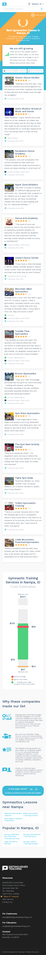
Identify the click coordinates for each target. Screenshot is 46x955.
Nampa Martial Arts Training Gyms (31, 835)
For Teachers (8, 891)
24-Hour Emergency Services (16, 71)
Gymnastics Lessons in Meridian (13, 819)
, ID (36, 828)
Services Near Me (10, 888)
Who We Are (7, 899)
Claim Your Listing (10, 894)
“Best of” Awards (11, 896)
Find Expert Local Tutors (13, 885)
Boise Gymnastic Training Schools (30, 814)
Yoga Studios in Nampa (11, 843)
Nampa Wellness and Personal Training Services (11, 836)
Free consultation (36, 71)
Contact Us (7, 902)
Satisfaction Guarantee (12, 882)
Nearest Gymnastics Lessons (13, 814)
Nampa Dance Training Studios (30, 843)
